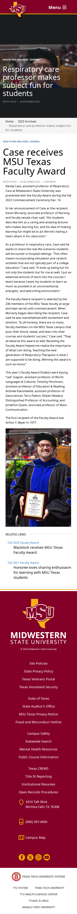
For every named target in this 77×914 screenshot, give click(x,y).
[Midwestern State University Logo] (38, 621)
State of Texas (38, 698)
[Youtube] (47, 857)
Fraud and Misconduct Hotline (38, 722)
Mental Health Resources (38, 749)
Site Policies (38, 663)
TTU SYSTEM (20, 888)
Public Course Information (39, 757)
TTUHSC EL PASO (39, 900)
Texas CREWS (38, 768)
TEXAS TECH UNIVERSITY (49, 888)
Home (9, 121)
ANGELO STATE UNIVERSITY (38, 907)
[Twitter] (30, 857)
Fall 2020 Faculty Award (23, 543)
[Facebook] (22, 857)
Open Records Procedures (38, 792)
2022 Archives (27, 121)
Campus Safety (38, 733)
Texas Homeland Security (38, 687)
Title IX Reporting (38, 776)
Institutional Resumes (38, 784)
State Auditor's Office (38, 706)
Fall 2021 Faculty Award (23, 563)
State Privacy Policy (38, 671)
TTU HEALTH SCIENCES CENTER (38, 894)
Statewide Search (38, 741)
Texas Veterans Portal (38, 679)
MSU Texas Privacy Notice (38, 714)
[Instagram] (38, 857)
